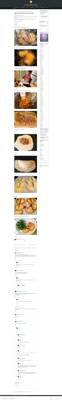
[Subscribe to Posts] (40, 167)
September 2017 (42, 57)
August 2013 (41, 120)
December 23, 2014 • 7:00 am (19, 322)
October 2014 (41, 102)
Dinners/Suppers (22, 7)
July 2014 (41, 106)
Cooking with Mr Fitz (31, 4)
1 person (19, 266)
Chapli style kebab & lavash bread (33, 244)
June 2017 (41, 61)
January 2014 (41, 114)
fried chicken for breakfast (25, 248)
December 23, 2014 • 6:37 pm (19, 271)
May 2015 (41, 93)
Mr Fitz (19, 262)
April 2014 (41, 110)
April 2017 (41, 64)
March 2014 (41, 111)
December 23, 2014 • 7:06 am (22, 335)
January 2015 (41, 98)
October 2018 (41, 51)
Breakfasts (36, 7)
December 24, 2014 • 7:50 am (19, 253)
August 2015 (41, 89)
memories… (41, 150)
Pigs (40, 151)
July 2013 (41, 121)
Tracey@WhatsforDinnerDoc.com (22, 291)
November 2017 (42, 55)
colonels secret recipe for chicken (18, 248)
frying (33, 248)
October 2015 (41, 87)
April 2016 (41, 79)
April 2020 (41, 50)
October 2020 (41, 47)
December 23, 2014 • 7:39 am (22, 371)
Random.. (14, 8)
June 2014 (41, 107)
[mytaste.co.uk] (42, 130)
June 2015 (41, 92)
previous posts (17, 7)
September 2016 (42, 73)
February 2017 (41, 66)
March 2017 (41, 65)
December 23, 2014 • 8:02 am (22, 377)
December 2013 (42, 115)
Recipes (47, 7)
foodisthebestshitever (20, 270)
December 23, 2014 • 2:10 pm (19, 307)
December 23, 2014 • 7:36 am (22, 364)
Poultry (25, 247)
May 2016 (41, 78)
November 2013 (42, 116)
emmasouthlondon (19, 252)
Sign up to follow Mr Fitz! (44, 16)
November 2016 (42, 70)
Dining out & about (42, 7)
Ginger (18, 306)
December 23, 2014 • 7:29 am (22, 351)
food (21, 248)
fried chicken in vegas (30, 248)
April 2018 (41, 52)
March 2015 (41, 96)
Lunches (27, 7)
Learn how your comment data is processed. (28, 391)
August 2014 (41, 105)
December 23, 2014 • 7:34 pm (21, 278)
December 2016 (42, 69)
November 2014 (42, 101)
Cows (20, 247)
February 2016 (41, 82)
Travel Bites (32, 7)
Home (15, 11)
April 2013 (41, 125)
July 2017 (41, 60)
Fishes (41, 146)
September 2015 (42, 88)
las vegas (36, 248)
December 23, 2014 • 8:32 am (19, 315)
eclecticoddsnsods (19, 321)
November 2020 (42, 46)
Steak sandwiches (42, 158)
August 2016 (41, 74)
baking (34, 247)
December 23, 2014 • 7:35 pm (21, 300)
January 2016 (41, 83)
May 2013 (41, 124)
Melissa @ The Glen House (21, 314)
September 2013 (42, 119)
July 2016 (41, 75)
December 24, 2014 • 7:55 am (21, 263)
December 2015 (42, 84)
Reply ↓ (17, 267)
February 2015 (41, 97)
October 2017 (41, 56)
